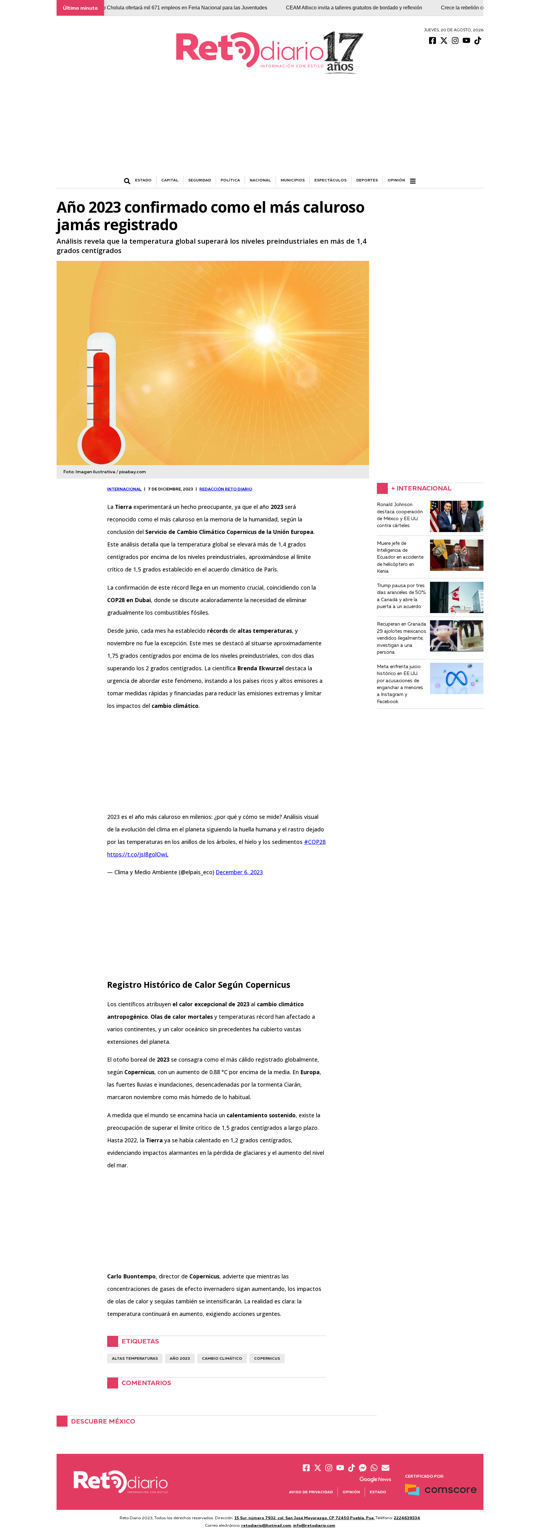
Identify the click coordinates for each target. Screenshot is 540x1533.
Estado (378, 1492)
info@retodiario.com (314, 1525)
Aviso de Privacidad (311, 1492)
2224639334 (407, 1517)
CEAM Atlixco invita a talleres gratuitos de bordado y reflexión (316, 7)
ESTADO (143, 180)
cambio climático (222, 1358)
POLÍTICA (230, 180)
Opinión (396, 180)
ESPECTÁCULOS (330, 180)
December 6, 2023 (239, 872)
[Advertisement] (270, 128)
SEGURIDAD (199, 180)
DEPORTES (367, 180)
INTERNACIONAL (124, 488)
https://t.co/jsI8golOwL (137, 854)
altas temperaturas (135, 1358)
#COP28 (315, 841)
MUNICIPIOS (293, 180)
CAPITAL (169, 180)
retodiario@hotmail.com (266, 1525)
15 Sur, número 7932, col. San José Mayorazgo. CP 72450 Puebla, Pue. (304, 1517)
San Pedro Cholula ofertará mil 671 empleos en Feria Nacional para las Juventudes (136, 7)
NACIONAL (260, 180)
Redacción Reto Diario (225, 488)
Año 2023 (180, 1358)
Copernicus (267, 1358)
